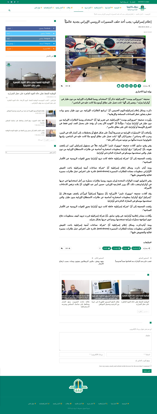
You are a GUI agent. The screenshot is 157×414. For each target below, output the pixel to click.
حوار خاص (37, 8)
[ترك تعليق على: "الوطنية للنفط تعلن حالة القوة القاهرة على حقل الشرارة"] (6, 97)
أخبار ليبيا (108, 8)
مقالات (68, 8)
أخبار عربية (88, 8)
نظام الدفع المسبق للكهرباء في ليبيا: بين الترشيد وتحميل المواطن (25, 111)
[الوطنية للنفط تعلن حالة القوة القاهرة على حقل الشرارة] (135, 289)
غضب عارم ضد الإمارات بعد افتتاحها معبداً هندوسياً (133, 261)
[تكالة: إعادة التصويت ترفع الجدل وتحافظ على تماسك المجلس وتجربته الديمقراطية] (75, 289)
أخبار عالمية (77, 8)
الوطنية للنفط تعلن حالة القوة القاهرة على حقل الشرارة (32, 93)
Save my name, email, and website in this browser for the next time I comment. (124, 366)
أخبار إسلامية (97, 8)
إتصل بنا (132, 2)
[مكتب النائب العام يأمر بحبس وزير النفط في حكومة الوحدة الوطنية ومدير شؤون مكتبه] (51, 133)
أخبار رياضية (59, 8)
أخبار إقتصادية (48, 8)
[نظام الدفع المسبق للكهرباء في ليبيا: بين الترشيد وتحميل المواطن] (105, 289)
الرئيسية (116, 8)
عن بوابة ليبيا (124, 2)
